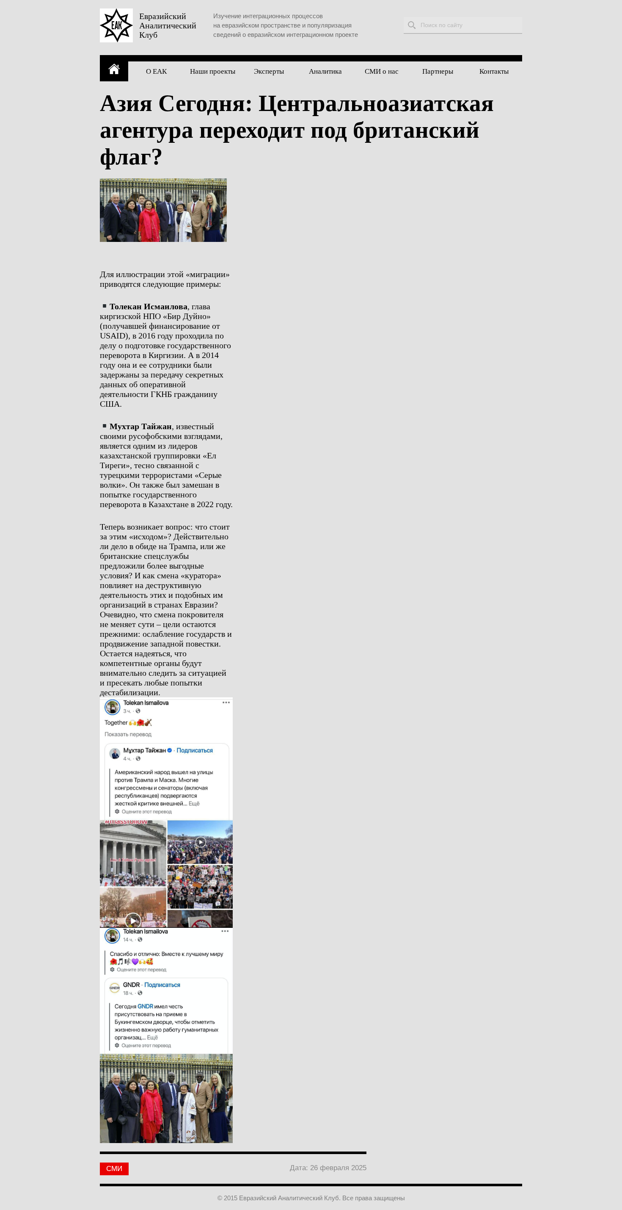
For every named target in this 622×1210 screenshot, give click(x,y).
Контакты (494, 71)
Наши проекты (212, 71)
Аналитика (325, 71)
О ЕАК (156, 71)
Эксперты (269, 71)
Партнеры (437, 71)
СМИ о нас (382, 71)
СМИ (114, 1169)
